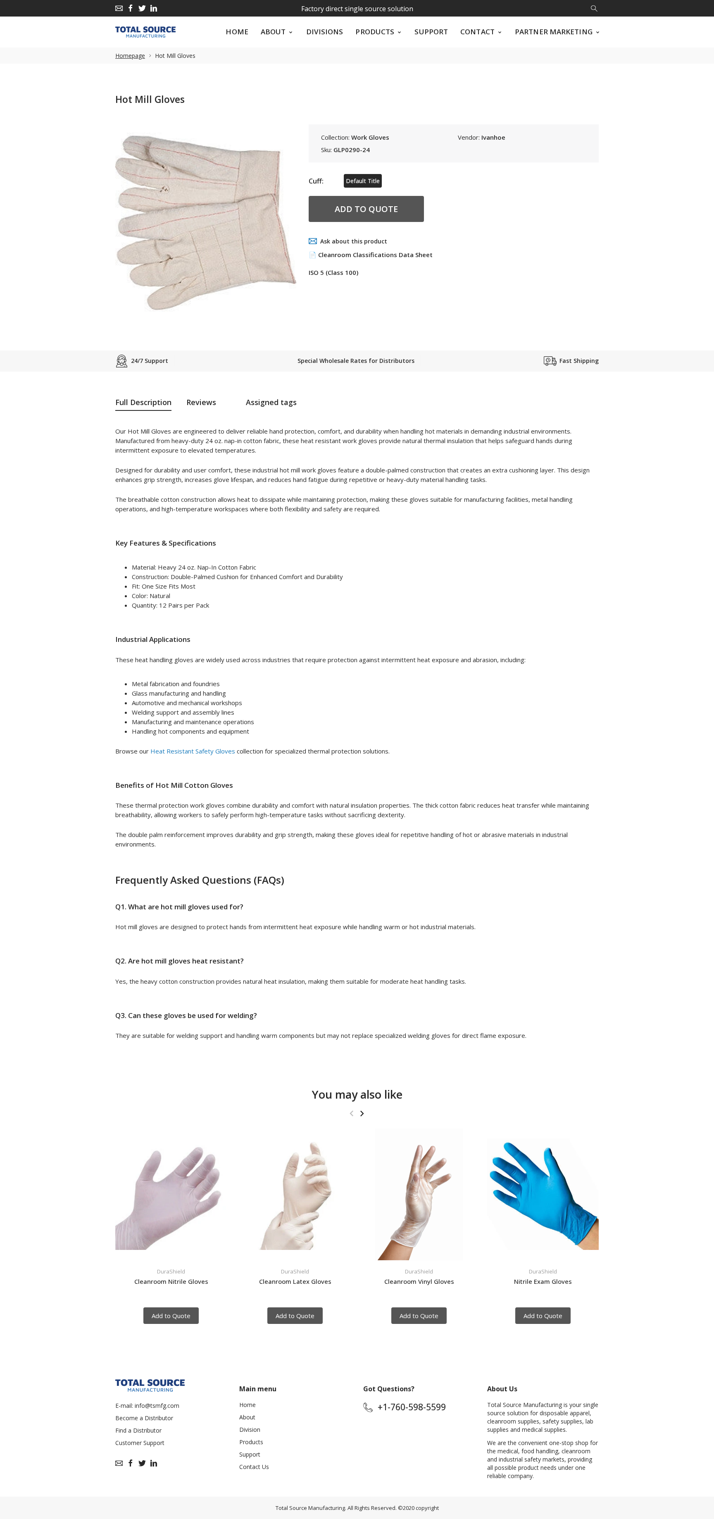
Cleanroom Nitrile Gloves (171, 1281)
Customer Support (139, 1443)
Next (361, 1113)
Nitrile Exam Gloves (543, 1281)
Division (249, 1429)
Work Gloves (370, 137)
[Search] (595, 7)
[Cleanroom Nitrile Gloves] (171, 1194)
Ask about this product (353, 241)
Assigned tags (271, 402)
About (247, 1417)
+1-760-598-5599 (412, 1407)
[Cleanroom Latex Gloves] (295, 1194)
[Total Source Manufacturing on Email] (119, 8)
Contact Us (254, 1467)
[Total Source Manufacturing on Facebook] (130, 8)
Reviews (201, 402)
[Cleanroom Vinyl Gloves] (419, 1194)
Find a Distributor (138, 1430)
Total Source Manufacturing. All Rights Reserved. (336, 1508)
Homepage (130, 56)
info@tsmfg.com (157, 1405)
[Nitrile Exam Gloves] (543, 1194)
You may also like (357, 1094)
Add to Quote (366, 209)
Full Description (143, 402)
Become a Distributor (144, 1418)
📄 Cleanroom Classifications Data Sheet (371, 254)
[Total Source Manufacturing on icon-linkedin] (153, 8)
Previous (351, 1113)
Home (247, 1405)
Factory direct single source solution (357, 8)
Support (249, 1454)
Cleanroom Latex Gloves (295, 1281)
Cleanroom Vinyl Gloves (419, 1281)
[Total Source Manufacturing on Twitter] (142, 8)
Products (251, 1442)
